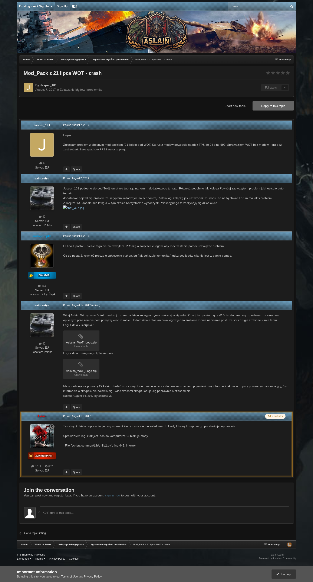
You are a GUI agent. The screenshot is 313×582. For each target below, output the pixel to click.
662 (50, 466)
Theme (39, 558)
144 (43, 286)
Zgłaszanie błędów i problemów (81, 89)
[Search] (291, 6)
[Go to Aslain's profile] (42, 436)
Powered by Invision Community (277, 558)
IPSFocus (39, 554)
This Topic (276, 6)
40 (43, 216)
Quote (76, 169)
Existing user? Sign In (34, 6)
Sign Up (62, 6)
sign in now (112, 495)
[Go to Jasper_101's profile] (28, 87)
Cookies (74, 558)
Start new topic (235, 106)
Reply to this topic (273, 106)
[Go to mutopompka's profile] (42, 256)
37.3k (38, 466)
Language (23, 558)
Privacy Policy (57, 558)
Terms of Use (69, 576)
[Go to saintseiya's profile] (42, 198)
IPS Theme (23, 554)
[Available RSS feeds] (289, 544)
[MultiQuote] (66, 169)
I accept (285, 574)
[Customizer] (74, 6)
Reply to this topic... (60, 512)
